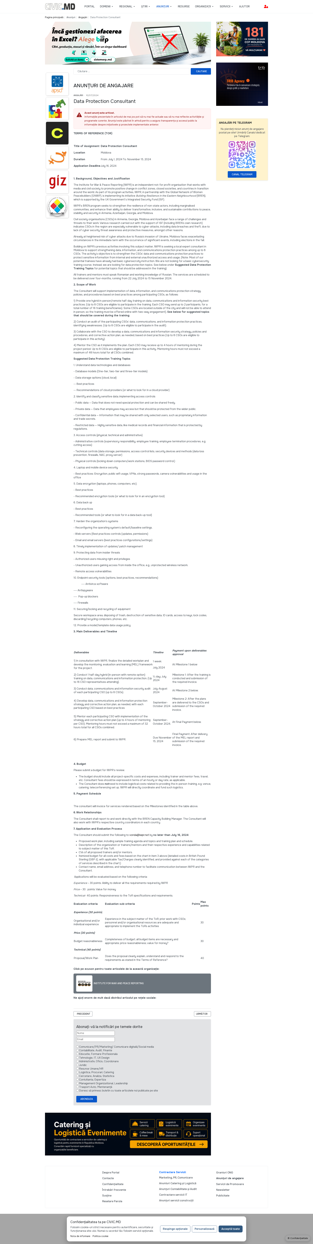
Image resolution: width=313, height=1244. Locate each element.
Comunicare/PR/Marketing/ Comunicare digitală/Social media (116, 1047)
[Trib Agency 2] (242, 84)
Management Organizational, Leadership (103, 1083)
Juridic (83, 1065)
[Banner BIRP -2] (128, 43)
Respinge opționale (175, 1229)
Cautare (201, 71)
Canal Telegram (242, 174)
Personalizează (204, 1229)
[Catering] (128, 1134)
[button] (107, 6)
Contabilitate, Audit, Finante (95, 1050)
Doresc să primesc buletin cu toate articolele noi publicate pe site (118, 1090)
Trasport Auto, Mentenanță (95, 1087)
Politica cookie (100, 1236)
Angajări (78, 95)
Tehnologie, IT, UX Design (94, 1057)
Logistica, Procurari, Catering (96, 1072)
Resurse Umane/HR (91, 1068)
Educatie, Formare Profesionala (98, 1054)
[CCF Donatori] (242, 39)
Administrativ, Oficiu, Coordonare (99, 1061)
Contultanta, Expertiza (92, 1079)
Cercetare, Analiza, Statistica (96, 1076)
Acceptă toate (230, 1229)
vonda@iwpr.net (139, 835)
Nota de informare (80, 1236)
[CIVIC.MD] (60, 6)
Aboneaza (86, 1099)
